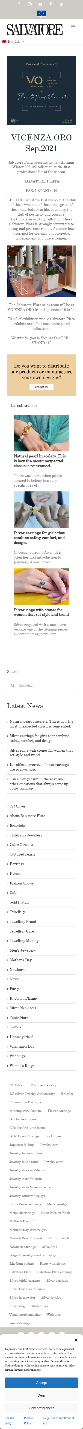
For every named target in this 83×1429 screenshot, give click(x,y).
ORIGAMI (49, 1247)
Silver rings (39, 1306)
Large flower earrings (25, 1204)
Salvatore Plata (20, 1272)
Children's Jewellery (26, 835)
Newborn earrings (22, 1247)
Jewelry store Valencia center (30, 1187)
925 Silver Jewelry (43, 1085)
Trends (15, 1027)
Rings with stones (52, 1263)
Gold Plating (20, 902)
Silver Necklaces (23, 1008)
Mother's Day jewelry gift (28, 1230)
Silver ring (17, 1306)
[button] (76, 1340)
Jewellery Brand (23, 921)
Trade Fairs (19, 1017)
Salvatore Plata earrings (54, 1272)
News (14, 979)
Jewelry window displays (27, 1196)
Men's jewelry (57, 1204)
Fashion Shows (21, 883)
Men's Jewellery (23, 950)
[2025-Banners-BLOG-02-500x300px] (41, 356)
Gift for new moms (22, 1119)
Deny (42, 1395)
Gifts (13, 892)
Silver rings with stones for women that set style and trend (41, 612)
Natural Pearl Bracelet (25, 1238)
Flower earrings (59, 1110)
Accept (41, 1383)
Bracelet (67, 1093)
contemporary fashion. (25, 1110)
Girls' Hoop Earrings (24, 1136)
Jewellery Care (22, 931)
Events (15, 873)
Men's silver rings (22, 1213)
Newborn (17, 969)
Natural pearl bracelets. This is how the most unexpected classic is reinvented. (41, 723)
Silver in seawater (22, 1297)
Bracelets (17, 825)
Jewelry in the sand (23, 1162)
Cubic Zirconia (21, 844)
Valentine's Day (22, 1046)
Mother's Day (21, 960)
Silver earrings (57, 1280)
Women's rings (19, 1323)
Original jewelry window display (32, 1255)
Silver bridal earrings (24, 1280)
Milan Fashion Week (55, 1213)
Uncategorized (21, 1037)
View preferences (41, 1408)
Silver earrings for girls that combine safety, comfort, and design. (39, 738)
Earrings (17, 864)
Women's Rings (22, 1066)
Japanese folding (21, 1145)
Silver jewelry (51, 1297)
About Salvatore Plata (27, 816)
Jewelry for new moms (25, 1153)
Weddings (17, 1056)
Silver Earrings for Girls (27, 1289)
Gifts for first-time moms (27, 1128)
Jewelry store (53, 1162)
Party (14, 989)
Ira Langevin (54, 1136)
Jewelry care (49, 1145)
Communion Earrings (25, 1102)
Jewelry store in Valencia (27, 1170)
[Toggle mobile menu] (73, 26)
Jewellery (17, 912)
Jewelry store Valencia (25, 1179)
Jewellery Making (24, 940)
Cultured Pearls (22, 854)
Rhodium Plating (23, 998)
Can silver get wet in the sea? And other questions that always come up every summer (39, 784)
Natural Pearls (58, 1238)
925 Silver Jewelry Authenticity (32, 1093)
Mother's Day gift (22, 1221)
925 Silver (18, 806)
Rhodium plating (21, 1263)
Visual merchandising (25, 1314)
